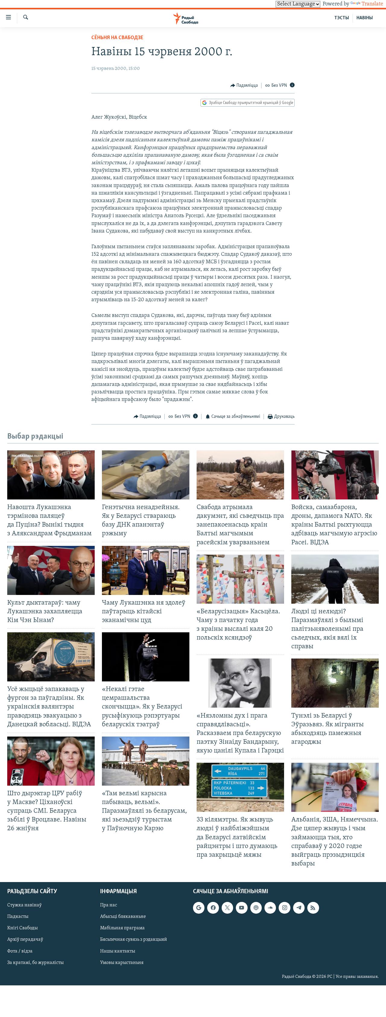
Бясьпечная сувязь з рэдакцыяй (133, 939)
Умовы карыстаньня (122, 962)
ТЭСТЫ (341, 18)
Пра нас (108, 905)
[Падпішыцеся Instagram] (284, 907)
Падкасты (17, 916)
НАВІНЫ (364, 18)
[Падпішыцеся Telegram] (299, 907)
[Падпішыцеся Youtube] (241, 907)
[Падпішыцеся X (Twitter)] (227, 907)
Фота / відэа (20, 951)
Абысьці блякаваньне (123, 916)
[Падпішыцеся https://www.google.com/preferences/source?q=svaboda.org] (198, 907)
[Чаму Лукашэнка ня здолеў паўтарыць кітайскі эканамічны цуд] (145, 570)
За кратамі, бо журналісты (35, 962)
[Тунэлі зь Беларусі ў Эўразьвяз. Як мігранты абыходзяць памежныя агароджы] (335, 683)
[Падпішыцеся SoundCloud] (270, 907)
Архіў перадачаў (25, 939)
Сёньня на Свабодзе (117, 38)
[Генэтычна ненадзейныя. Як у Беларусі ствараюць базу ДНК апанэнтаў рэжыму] (145, 474)
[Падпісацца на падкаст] (256, 907)
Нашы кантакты (117, 951)
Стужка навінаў (24, 905)
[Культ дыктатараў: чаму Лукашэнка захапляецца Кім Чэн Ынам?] (51, 570)
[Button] (244, 85)
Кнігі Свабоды (22, 928)
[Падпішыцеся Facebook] (213, 907)
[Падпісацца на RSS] (313, 907)
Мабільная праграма (122, 928)
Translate (372, 4)
